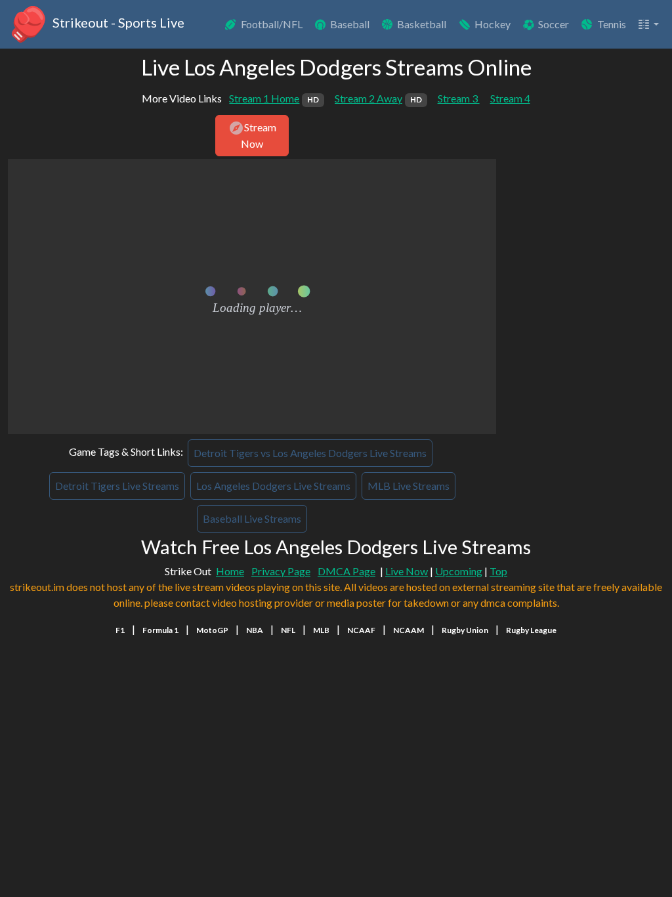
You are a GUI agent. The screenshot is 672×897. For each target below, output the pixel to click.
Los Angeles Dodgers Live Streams (273, 485)
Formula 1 (160, 630)
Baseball (349, 24)
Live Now (406, 571)
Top (498, 571)
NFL (288, 630)
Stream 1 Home (274, 98)
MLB (321, 630)
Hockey (492, 24)
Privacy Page (280, 571)
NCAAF (361, 630)
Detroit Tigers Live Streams (117, 485)
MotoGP (212, 630)
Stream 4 (510, 98)
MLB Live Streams (409, 485)
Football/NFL (272, 24)
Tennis (611, 24)
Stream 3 (459, 98)
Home (230, 571)
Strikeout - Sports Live (117, 22)
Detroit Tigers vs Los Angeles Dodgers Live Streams (310, 453)
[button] (647, 24)
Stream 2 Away (378, 98)
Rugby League (531, 630)
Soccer (553, 24)
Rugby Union (465, 630)
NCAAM (408, 630)
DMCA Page (346, 571)
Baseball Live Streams (252, 518)
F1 (120, 630)
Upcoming (458, 571)
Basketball (421, 24)
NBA (254, 630)
